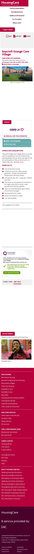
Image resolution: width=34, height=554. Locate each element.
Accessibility (20, 547)
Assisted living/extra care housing (13, 380)
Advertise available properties (11, 475)
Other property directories (10, 406)
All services (5, 424)
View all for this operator (16, 136)
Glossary (4, 460)
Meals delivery (6, 421)
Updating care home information (12, 481)
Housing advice (6, 444)
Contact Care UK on (15, 62)
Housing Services (17, 12)
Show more (19, 162)
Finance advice (6, 450)
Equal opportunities (22, 549)
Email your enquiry (12, 141)
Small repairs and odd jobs (10, 415)
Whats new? (17, 23)
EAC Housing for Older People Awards (14, 490)
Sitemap (19, 551)
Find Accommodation (17, 8)
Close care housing (7, 386)
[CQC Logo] (9, 255)
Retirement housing (8, 377)
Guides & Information (17, 15)
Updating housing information (11, 472)
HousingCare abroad (8, 401)
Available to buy (6, 392)
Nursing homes (6, 435)
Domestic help (6, 418)
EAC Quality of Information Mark (12, 478)
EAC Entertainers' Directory (10, 498)
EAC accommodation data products (13, 484)
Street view (8, 282)
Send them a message (11, 64)
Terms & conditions (6, 547)
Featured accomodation (9, 403)
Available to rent (7, 389)
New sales (4, 395)
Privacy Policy (5, 549)
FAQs (3, 463)
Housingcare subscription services (13, 487)
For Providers (17, 19)
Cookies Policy (5, 551)
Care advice (5, 447)
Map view (17, 282)
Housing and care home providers (12, 398)
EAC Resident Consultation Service (13, 493)
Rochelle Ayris (6, 361)
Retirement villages (8, 383)
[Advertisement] (17, 102)
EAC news (4, 458)
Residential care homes (9, 432)
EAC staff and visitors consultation (13, 496)
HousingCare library (8, 455)
